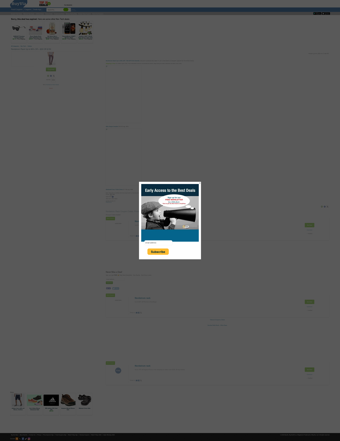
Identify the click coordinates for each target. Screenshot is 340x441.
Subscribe (158, 252)
